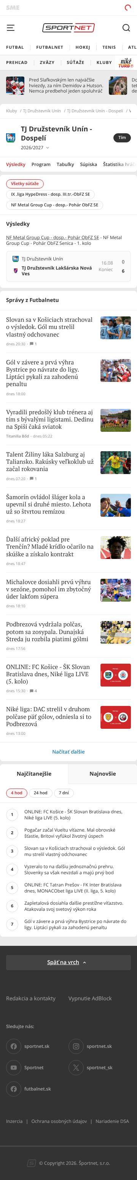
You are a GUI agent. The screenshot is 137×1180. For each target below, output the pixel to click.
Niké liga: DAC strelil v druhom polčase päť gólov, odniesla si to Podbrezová (48, 717)
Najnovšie (102, 774)
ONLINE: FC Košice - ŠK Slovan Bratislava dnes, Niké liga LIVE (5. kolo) (48, 674)
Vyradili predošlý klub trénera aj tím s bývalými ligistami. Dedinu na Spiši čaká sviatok (50, 420)
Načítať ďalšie (68, 751)
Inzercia (14, 1121)
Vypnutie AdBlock (90, 998)
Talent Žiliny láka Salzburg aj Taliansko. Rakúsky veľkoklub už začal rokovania (50, 462)
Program (41, 164)
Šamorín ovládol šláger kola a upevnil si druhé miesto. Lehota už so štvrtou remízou (48, 505)
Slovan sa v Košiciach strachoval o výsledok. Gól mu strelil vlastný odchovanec (49, 327)
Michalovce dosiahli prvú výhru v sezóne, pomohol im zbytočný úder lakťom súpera (48, 589)
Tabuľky (65, 164)
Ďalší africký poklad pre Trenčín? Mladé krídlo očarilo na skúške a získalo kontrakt (50, 547)
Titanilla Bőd (17, 436)
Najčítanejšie (34, 774)
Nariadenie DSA (112, 1121)
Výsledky (15, 164)
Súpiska (88, 164)
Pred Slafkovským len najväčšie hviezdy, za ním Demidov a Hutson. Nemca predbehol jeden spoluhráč (66, 85)
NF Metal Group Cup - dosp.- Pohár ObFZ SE (52, 237)
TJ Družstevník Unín (42, 111)
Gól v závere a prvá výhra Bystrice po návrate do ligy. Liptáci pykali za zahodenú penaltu (42, 373)
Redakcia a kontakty (31, 998)
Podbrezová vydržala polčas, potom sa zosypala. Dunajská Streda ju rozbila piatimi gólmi (47, 632)
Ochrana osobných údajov (59, 1121)
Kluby (11, 111)
